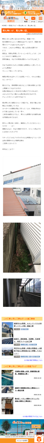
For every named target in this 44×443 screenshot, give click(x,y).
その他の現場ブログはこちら (32, 416)
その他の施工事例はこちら (33, 360)
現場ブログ (12, 25)
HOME (4, 25)
